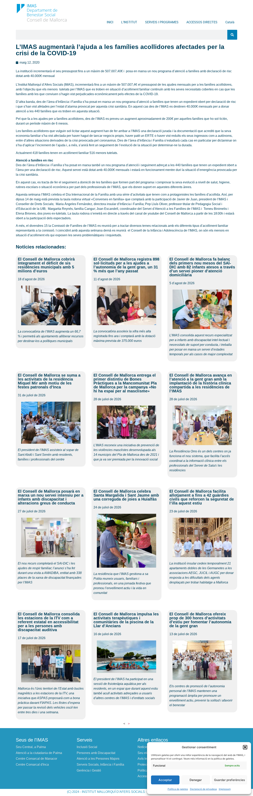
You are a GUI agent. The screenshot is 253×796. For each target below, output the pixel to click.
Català (229, 22)
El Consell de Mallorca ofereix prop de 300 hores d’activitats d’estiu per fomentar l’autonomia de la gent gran (200, 620)
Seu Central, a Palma (31, 747)
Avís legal (144, 758)
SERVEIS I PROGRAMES (161, 22)
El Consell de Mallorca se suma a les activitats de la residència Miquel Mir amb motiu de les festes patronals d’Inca (49, 381)
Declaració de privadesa (203, 789)
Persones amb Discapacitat (96, 753)
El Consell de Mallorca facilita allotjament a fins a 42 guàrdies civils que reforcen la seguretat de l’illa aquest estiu (201, 497)
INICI (110, 22)
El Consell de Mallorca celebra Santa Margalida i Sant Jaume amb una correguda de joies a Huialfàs (126, 495)
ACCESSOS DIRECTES (201, 22)
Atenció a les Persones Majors (98, 758)
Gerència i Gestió (89, 770)
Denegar (196, 780)
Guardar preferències (229, 780)
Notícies (143, 747)
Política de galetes (178, 789)
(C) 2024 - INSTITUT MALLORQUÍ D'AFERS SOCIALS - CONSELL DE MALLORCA (126, 791)
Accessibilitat (147, 776)
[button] (245, 747)
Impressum (225, 789)
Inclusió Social (87, 747)
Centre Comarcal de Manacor (36, 758)
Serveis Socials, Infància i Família (100, 764)
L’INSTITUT (129, 22)
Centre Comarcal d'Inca (32, 764)
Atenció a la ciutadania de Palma (39, 753)
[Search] (232, 35)
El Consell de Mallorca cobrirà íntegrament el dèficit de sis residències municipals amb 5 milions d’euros (46, 265)
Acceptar (165, 780)
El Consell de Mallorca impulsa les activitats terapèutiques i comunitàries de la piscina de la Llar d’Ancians (126, 620)
